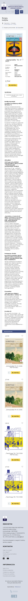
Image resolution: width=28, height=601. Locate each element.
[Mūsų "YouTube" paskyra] (8, 558)
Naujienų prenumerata (9, 27)
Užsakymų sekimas (8, 572)
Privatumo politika (8, 574)
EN (21, 12)
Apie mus (6, 568)
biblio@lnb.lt (20, 537)
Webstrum (18, 587)
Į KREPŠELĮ (13, 85)
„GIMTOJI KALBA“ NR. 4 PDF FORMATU (14, 96)
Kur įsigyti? (6, 552)
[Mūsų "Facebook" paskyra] (4, 558)
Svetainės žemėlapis (9, 576)
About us (6, 556)
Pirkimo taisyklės (8, 570)
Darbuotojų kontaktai (9, 554)
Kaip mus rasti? (7, 550)
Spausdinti (20, 27)
